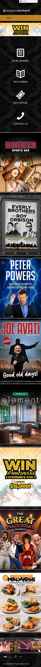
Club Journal (20, 60)
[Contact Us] (20, 116)
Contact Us (20, 124)
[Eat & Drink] (20, 74)
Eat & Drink (21, 82)
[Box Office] (20, 95)
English (24, 1)
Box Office (20, 103)
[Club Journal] (20, 53)
